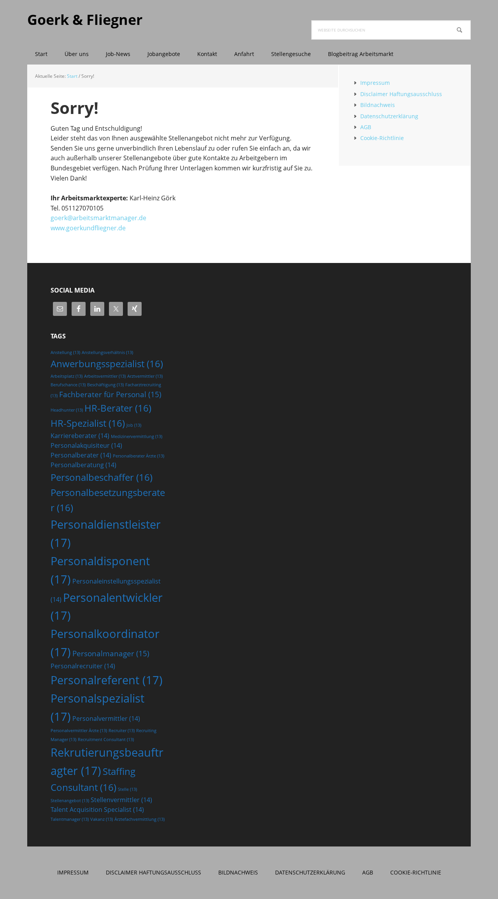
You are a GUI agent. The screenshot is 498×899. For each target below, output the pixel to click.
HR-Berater (117, 407)
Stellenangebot (70, 800)
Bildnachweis (377, 105)
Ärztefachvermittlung (139, 819)
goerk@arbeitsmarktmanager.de (98, 218)
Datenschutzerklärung (389, 116)
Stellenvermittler (121, 800)
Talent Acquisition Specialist (97, 809)
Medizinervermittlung (136, 436)
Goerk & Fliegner (84, 19)
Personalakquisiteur (86, 445)
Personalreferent (107, 680)
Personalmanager (110, 653)
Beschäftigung (105, 384)
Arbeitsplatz (66, 376)
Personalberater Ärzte (138, 456)
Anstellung (65, 352)
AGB (365, 127)
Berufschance (68, 384)
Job (133, 425)
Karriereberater (80, 435)
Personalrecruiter (83, 666)
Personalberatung (83, 465)
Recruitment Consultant (106, 739)
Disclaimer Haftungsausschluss (401, 94)
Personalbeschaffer (102, 477)
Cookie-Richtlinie (382, 138)
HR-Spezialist (88, 423)
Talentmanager (70, 819)
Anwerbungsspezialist (107, 363)
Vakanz (101, 819)
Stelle (127, 789)
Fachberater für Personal (110, 394)
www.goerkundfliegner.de (88, 228)
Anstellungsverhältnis (107, 352)
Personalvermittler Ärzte (79, 730)
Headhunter (67, 410)
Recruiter (122, 730)
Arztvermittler (145, 376)
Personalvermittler (106, 718)
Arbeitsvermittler (105, 376)
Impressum (375, 82)
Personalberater (81, 455)
